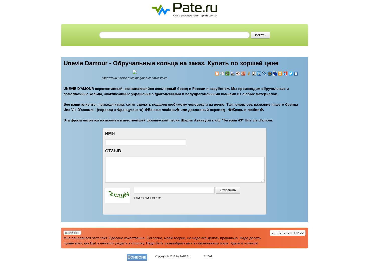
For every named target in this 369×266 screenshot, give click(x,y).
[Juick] (248, 73)
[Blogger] (217, 73)
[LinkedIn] (259, 73)
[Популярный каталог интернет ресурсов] (137, 256)
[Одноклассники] (280, 73)
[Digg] (222, 73)
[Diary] (238, 73)
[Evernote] (227, 73)
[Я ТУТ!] (285, 73)
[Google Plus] (243, 73)
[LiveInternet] (254, 73)
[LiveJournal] (264, 73)
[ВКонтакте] (296, 73)
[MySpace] (275, 73)
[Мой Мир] (269, 73)
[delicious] (232, 73)
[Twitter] (290, 73)
